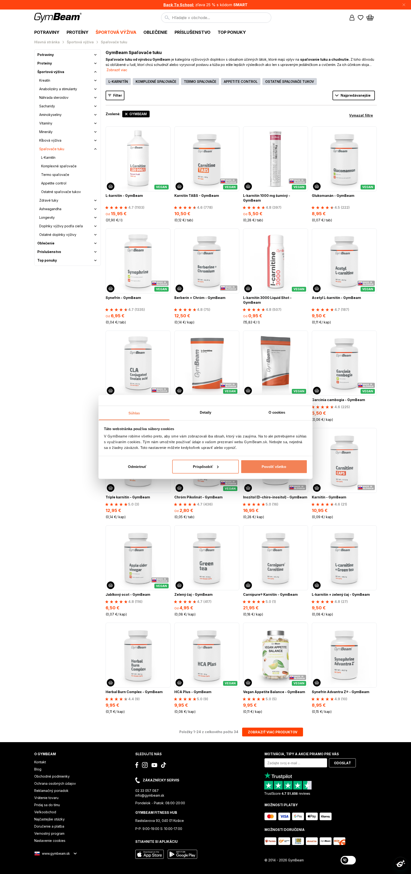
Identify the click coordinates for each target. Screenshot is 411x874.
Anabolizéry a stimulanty (58, 89)
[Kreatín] (95, 80)
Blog (37, 769)
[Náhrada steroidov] (95, 97)
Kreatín (44, 80)
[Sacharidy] (95, 106)
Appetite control (53, 183)
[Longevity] (95, 217)
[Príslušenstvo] (95, 251)
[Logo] (58, 17)
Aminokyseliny (50, 115)
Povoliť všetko (274, 466)
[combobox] (216, 17)
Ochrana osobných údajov (55, 783)
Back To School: (178, 4)
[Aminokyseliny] (95, 114)
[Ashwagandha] (95, 209)
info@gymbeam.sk (149, 795)
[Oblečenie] (95, 243)
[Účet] (352, 17)
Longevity (47, 217)
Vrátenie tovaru (46, 798)
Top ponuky (47, 260)
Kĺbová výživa (50, 140)
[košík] (371, 17)
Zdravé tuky (48, 200)
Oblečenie (45, 243)
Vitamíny (45, 123)
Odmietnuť (137, 466)
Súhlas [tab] (134, 413)
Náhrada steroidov (53, 97)
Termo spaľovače (55, 175)
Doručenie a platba (49, 826)
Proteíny (44, 63)
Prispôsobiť (203, 466)
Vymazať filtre (361, 115)
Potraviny (45, 55)
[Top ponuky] (95, 260)
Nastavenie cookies (49, 841)
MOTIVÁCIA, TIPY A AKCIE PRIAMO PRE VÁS (301, 754)
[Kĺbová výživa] (95, 140)
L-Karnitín (48, 157)
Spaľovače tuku (51, 149)
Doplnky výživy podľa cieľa (61, 226)
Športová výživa (50, 72)
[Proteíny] (95, 63)
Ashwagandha (50, 209)
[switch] (348, 860)
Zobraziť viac (117, 70)
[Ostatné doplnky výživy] (95, 234)
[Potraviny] (95, 54)
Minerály (46, 132)
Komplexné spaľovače (59, 166)
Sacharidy (47, 106)
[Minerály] (95, 131)
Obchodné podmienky (52, 776)
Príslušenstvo (49, 252)
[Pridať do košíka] (110, 186)
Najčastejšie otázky (49, 819)
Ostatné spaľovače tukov (61, 192)
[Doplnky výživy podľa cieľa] (95, 226)
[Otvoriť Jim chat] (400, 863)
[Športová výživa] (95, 72)
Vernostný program (49, 833)
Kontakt (40, 762)
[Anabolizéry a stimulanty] (95, 89)
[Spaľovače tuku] (95, 149)
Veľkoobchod (45, 812)
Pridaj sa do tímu (47, 805)
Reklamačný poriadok (51, 791)
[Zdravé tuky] (95, 200)
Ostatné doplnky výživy (57, 235)
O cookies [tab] (277, 412)
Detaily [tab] (205, 412)
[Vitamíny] (95, 123)
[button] (205, 5)
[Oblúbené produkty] (360, 17)
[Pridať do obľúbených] (166, 130)
